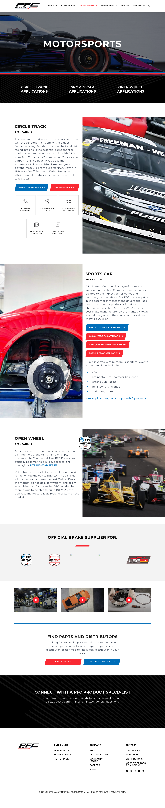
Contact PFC (133, 750)
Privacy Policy (118, 792)
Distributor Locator (102, 662)
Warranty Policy (96, 760)
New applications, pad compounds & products (116, 398)
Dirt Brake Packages (65, 187)
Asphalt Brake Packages (31, 187)
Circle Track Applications (34, 89)
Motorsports (62, 754)
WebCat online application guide (107, 328)
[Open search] (149, 5)
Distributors (134, 759)
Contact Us (82, 710)
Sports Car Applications (82, 89)
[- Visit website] (26, 560)
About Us (96, 750)
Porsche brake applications (104, 353)
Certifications (99, 754)
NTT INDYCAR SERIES (43, 465)
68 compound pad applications (106, 336)
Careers (95, 765)
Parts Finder (63, 662)
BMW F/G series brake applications (107, 345)
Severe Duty (61, 750)
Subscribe (132, 754)
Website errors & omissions (136, 764)
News (93, 769)
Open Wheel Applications (130, 89)
